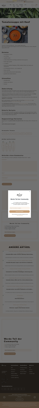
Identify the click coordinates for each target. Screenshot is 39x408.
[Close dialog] (30, 192)
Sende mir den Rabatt (19, 211)
